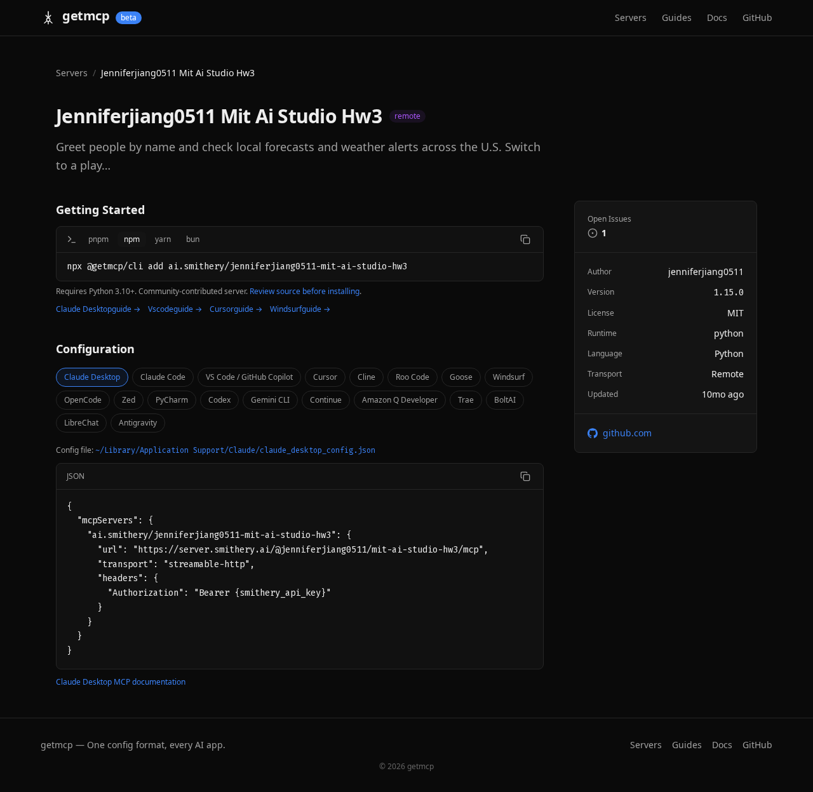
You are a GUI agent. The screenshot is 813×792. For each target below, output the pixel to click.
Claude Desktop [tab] (92, 377)
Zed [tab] (128, 399)
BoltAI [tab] (505, 399)
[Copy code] (525, 476)
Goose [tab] (461, 377)
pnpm (98, 239)
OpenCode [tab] (83, 399)
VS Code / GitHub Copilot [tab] (249, 377)
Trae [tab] (466, 399)
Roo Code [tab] (412, 377)
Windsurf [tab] (509, 377)
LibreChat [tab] (81, 422)
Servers (631, 17)
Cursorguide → (236, 309)
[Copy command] (525, 239)
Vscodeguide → (175, 309)
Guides (677, 17)
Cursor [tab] (325, 377)
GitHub (757, 17)
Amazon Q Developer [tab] (400, 399)
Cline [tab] (366, 377)
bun (192, 239)
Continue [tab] (326, 399)
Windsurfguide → (300, 309)
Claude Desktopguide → (98, 309)
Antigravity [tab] (138, 422)
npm (132, 239)
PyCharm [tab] (172, 399)
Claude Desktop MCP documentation (120, 682)
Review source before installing (304, 291)
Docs (717, 17)
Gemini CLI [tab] (270, 399)
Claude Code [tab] (162, 377)
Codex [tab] (219, 399)
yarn (163, 239)
